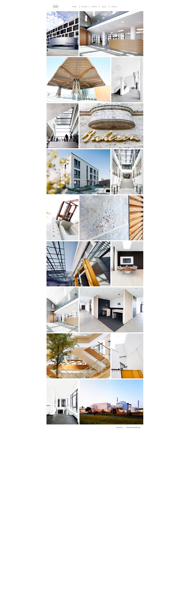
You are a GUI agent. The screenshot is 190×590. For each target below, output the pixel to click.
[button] (84, 6)
